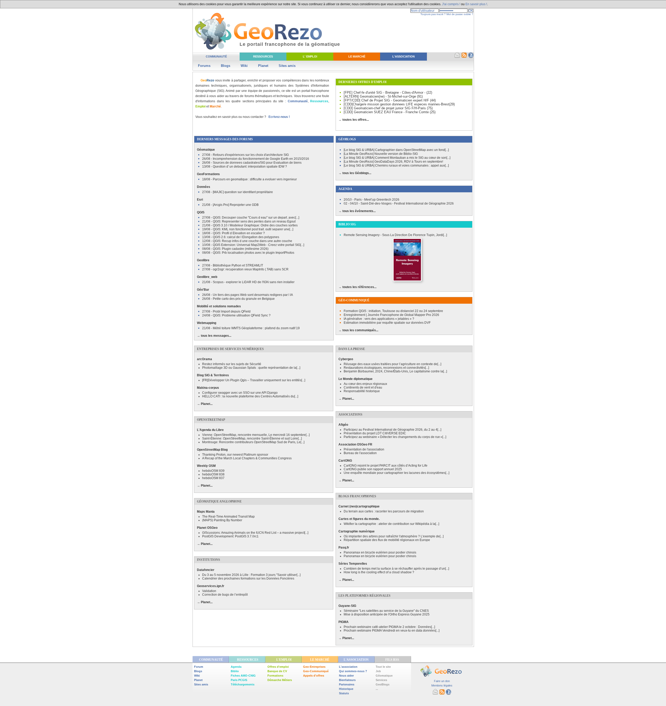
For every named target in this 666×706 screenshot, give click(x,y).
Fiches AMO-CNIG (243, 675)
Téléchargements (242, 684)
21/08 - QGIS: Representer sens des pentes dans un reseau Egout (249, 221)
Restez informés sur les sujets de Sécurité (231, 364)
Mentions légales (441, 685)
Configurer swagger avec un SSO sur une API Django (240, 393)
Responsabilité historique (362, 391)
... (377, 688)
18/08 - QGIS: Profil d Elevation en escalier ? (233, 233)
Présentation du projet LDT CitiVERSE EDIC (375, 433)
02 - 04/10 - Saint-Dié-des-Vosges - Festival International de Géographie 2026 (399, 203)
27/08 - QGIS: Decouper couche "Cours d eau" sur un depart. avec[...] (250, 217)
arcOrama (204, 359)
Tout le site (383, 666)
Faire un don (442, 681)
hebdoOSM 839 (213, 471)
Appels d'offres (313, 675)
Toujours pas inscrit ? (433, 14)
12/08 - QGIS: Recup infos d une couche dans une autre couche (247, 241)
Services (381, 680)
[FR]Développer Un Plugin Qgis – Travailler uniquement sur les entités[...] (253, 380)
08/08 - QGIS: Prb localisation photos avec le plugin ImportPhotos (248, 253)
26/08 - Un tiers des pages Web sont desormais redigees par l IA (247, 295)
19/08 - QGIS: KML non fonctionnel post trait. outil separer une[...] (247, 229)
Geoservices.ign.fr (210, 586)
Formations (275, 675)
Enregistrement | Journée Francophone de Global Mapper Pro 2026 (391, 315)
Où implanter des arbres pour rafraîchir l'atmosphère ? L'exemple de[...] (394, 536)
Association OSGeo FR (355, 444)
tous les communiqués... (360, 330)
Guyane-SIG (347, 606)
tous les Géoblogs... (356, 173)
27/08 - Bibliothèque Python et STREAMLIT (232, 265)
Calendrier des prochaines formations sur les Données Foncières (248, 578)
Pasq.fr (343, 547)
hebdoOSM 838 (213, 474)
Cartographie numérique (356, 531)
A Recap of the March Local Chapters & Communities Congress (247, 458)
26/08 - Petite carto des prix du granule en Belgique (238, 299)
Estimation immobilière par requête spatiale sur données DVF (387, 323)
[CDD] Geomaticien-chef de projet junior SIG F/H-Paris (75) (388, 108)
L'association (348, 666)
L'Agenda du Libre (210, 430)
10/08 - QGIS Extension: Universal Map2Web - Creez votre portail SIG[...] (253, 245)
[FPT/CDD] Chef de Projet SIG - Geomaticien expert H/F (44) (390, 100)
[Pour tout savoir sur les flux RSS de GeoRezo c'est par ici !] (464, 57)
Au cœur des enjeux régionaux (365, 384)
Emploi (200, 106)
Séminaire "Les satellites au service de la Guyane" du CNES (386, 611)
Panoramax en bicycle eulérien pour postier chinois (380, 552)
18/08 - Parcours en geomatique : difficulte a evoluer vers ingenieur (249, 179)
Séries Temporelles (352, 563)
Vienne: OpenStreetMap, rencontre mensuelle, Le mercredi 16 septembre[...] (256, 435)
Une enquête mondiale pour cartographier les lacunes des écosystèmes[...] (396, 473)
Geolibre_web (207, 277)
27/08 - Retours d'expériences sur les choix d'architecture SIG (245, 155)
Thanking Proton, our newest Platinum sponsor (235, 454)
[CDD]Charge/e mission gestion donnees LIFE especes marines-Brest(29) (399, 104)
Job (378, 671)
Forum (198, 666)
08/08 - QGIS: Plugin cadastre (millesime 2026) (235, 249)
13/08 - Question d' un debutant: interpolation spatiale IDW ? (244, 166)
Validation (209, 591)
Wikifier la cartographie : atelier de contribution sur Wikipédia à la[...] (391, 524)
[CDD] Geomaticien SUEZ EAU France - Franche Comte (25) (390, 112)
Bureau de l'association (360, 453)
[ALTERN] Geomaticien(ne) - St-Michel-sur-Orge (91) (383, 96)
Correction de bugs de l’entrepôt (225, 594)
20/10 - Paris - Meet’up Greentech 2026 (371, 199)
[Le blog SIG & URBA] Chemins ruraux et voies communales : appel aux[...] (396, 165)
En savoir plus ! (476, 4)
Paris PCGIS (239, 680)
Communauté (216, 56)
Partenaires (346, 684)
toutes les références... (359, 287)
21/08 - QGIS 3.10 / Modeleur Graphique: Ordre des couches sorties (250, 225)
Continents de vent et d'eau (363, 387)
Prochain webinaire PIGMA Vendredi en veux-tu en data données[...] (391, 630)
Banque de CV (277, 671)
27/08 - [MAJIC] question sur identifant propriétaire (237, 192)
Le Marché (356, 56)
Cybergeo (345, 359)
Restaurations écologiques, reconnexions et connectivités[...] (386, 368)
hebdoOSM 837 (213, 478)
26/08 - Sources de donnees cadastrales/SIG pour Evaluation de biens (252, 162)
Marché (215, 106)
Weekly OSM (206, 466)
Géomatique (206, 149)
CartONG (345, 460)
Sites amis (287, 66)
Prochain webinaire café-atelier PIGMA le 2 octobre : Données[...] (389, 627)
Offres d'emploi (278, 666)
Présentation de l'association (364, 449)
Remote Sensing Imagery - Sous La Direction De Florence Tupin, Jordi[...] (395, 235)
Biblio (235, 671)
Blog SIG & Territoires (213, 375)
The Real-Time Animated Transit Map (228, 516)
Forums (204, 66)
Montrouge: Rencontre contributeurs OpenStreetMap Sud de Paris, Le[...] (253, 442)
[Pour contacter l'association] (457, 57)
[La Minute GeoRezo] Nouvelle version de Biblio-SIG (381, 154)
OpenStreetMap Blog (212, 449)
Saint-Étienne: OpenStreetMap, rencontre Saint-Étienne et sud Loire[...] (252, 438)
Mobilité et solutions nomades (219, 306)
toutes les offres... (355, 120)
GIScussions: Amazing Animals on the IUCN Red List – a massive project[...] (255, 533)
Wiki (244, 66)
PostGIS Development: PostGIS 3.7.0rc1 (230, 536)
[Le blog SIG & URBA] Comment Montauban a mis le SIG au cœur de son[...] (397, 158)
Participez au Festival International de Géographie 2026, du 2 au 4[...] (392, 429)
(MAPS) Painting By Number (222, 520)
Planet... (207, 404)
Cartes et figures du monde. (359, 519)
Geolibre (203, 260)
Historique (346, 688)
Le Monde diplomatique (355, 379)
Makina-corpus (208, 388)
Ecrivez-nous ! (279, 117)
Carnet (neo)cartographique (359, 506)
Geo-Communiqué (316, 671)
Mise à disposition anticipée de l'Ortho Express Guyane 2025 (387, 614)
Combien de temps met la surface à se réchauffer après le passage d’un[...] (396, 568)
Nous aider (346, 675)
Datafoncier (205, 570)
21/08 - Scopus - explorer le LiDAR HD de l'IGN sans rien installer (248, 282)
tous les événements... (359, 211)
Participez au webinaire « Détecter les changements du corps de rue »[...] (395, 437)
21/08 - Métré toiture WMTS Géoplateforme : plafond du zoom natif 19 (251, 328)
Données (203, 187)
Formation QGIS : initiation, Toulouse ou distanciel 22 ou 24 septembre (393, 311)
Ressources (263, 56)
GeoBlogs (382, 684)
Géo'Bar (203, 289)
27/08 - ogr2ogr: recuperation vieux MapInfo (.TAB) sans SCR (245, 269)
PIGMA (343, 622)
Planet (263, 66)
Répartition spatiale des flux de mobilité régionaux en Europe (387, 540)
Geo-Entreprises (314, 666)
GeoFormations (208, 174)
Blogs (225, 66)
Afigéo (343, 425)
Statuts (344, 693)
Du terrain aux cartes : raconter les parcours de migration (384, 511)
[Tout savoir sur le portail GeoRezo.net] (471, 57)
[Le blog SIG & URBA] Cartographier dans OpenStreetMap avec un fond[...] (396, 150)
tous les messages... (216, 336)
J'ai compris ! (451, 4)
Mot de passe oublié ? (459, 14)
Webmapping (206, 323)
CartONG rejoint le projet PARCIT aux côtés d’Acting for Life (385, 465)
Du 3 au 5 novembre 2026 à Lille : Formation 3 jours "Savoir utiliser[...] (251, 575)
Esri (200, 199)
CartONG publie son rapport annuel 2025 (373, 469)
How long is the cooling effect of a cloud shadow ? (379, 572)
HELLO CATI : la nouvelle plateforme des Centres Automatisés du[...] (250, 396)
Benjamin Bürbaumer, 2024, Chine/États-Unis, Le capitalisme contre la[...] (395, 371)
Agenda (236, 666)
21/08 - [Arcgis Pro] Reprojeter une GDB (230, 205)
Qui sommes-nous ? (353, 671)
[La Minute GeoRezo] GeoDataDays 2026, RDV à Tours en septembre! (393, 161)
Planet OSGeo (207, 528)
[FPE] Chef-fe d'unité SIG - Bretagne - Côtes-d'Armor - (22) (388, 92)
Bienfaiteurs (347, 680)
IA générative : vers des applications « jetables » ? (379, 319)
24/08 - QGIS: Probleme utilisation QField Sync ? (236, 315)
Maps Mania (206, 511)
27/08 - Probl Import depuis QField (226, 311)
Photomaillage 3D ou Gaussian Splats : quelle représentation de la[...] (251, 368)
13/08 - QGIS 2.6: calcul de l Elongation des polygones (240, 237)
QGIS (200, 212)
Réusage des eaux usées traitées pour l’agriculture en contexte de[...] (392, 364)
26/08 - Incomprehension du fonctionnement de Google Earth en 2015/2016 (255, 159)
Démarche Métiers (279, 680)
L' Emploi (310, 56)
